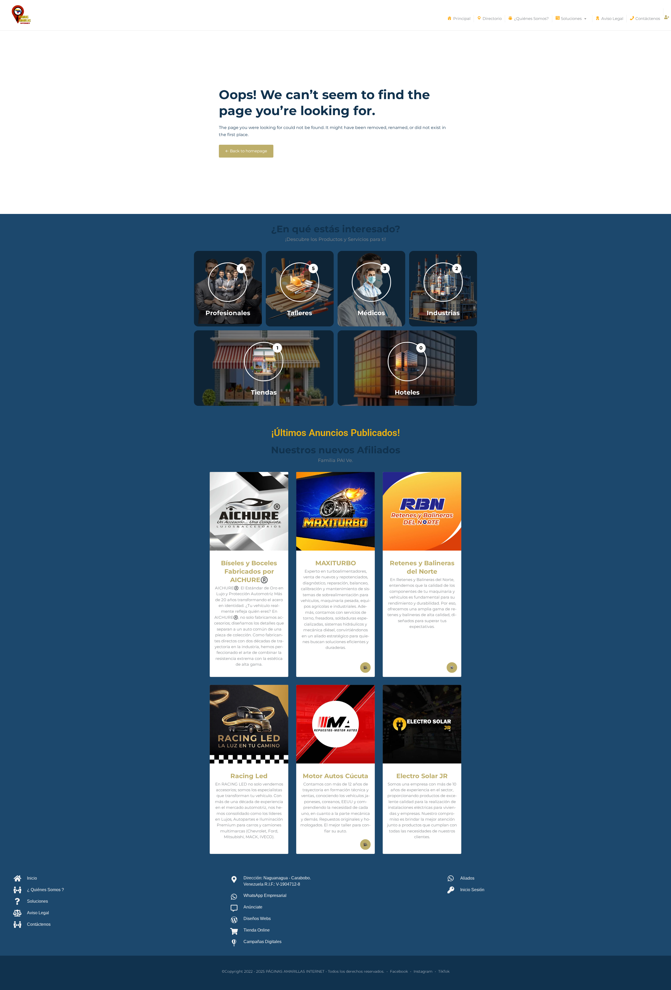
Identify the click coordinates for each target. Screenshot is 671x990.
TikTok (444, 971)
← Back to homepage (246, 151)
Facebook (399, 971)
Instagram (423, 971)
